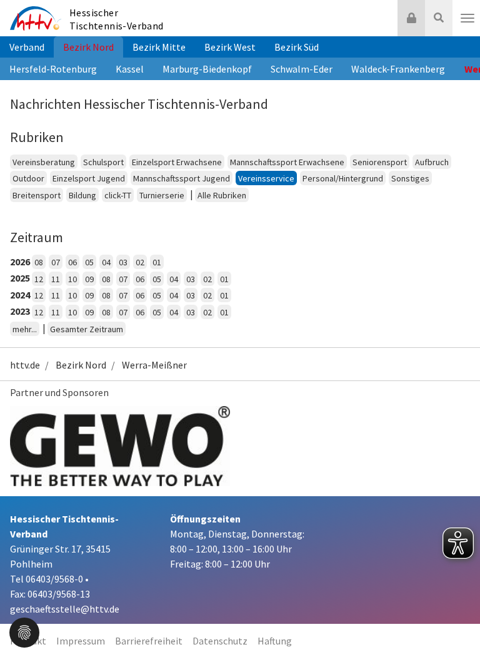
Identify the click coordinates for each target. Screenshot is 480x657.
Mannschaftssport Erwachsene (287, 162)
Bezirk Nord (88, 47)
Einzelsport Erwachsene (177, 162)
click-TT (117, 195)
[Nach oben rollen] (455, 622)
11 (55, 279)
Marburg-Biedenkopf (207, 69)
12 (38, 279)
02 (140, 262)
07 (55, 262)
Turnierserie (161, 195)
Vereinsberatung (43, 162)
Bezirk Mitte (159, 47)
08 (38, 262)
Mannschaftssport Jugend (181, 178)
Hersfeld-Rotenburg (53, 69)
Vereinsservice (266, 178)
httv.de (25, 365)
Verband (26, 47)
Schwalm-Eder (301, 69)
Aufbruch (432, 162)
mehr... (24, 329)
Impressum (80, 640)
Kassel (130, 69)
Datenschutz (220, 640)
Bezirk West (230, 47)
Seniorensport (379, 162)
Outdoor (28, 178)
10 (72, 279)
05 (89, 262)
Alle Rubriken (222, 195)
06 (72, 262)
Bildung (82, 195)
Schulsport (103, 162)
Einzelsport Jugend (88, 178)
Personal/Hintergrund (342, 178)
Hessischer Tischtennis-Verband (116, 19)
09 (89, 279)
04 (106, 262)
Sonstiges (410, 178)
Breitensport (36, 195)
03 (123, 262)
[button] (24, 631)
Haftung (275, 640)
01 (156, 262)
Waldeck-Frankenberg (398, 69)
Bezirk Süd (296, 47)
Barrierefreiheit (148, 640)
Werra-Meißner (154, 365)
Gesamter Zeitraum (86, 329)
